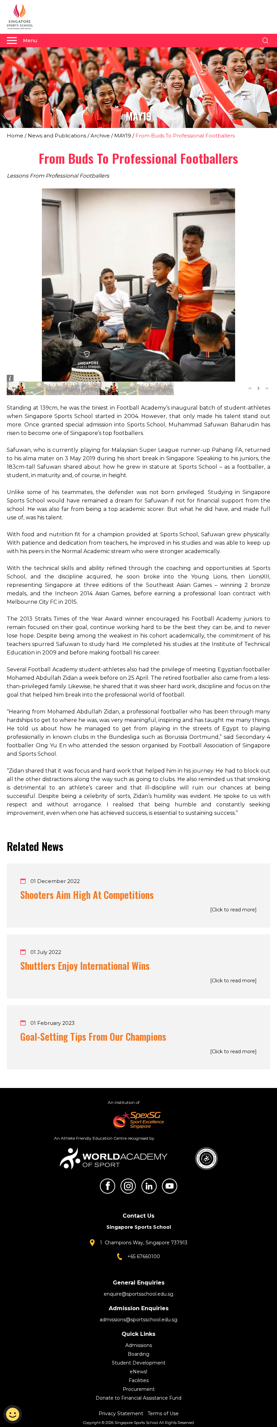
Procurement (139, 1389)
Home (15, 135)
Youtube (169, 1186)
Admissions (138, 1345)
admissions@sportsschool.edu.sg (138, 1320)
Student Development (139, 1363)
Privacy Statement (122, 1413)
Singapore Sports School (23, 16)
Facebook (107, 1186)
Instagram (128, 1186)
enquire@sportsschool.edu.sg (138, 1294)
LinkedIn (149, 1186)
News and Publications (57, 135)
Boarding (138, 1354)
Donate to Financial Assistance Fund (138, 1398)
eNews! (138, 1372)
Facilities (139, 1380)
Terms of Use (163, 1413)
